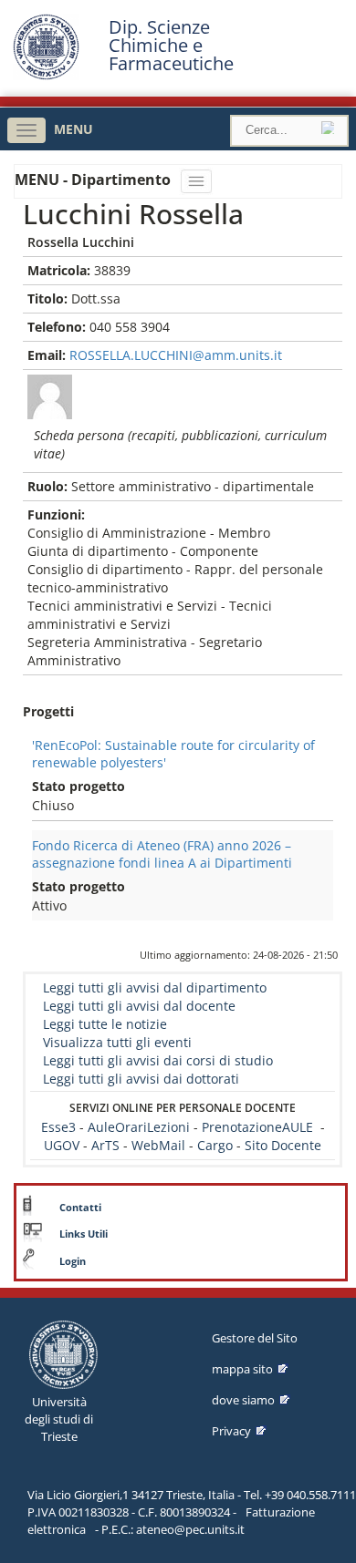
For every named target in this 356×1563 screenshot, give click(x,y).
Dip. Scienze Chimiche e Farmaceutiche (171, 45)
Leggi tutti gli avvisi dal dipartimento (155, 987)
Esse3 (60, 1127)
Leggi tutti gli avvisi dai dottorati (141, 1078)
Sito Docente (283, 1145)
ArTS (105, 1145)
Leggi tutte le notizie (105, 1024)
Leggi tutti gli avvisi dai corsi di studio (158, 1060)
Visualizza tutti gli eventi (117, 1042)
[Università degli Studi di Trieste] (46, 75)
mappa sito (242, 1369)
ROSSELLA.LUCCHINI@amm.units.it (175, 355)
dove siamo (243, 1400)
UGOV (61, 1145)
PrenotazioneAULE (257, 1127)
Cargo (215, 1145)
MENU (73, 129)
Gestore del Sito (255, 1338)
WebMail (158, 1145)
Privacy (231, 1431)
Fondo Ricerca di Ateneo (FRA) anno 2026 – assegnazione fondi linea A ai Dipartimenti (162, 854)
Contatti (80, 1207)
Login (72, 1261)
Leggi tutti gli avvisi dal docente (139, 1005)
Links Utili (83, 1234)
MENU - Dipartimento (94, 180)
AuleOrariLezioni (139, 1127)
